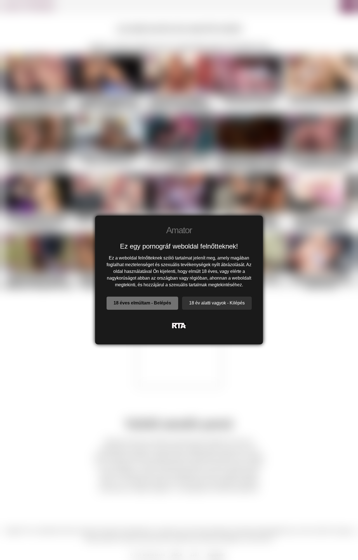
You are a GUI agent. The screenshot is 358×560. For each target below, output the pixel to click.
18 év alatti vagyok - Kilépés (217, 303)
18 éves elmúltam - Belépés (142, 303)
